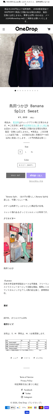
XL (32, 152)
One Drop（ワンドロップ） (30, 402)
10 (37, 90)
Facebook (27, 389)
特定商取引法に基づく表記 (35, 125)
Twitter (28, 393)
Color (26, 159)
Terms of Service (26, 377)
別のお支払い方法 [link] (36, 181)
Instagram (28, 397)
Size (26, 146)
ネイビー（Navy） (26, 165)
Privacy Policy (26, 380)
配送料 (16, 122)
